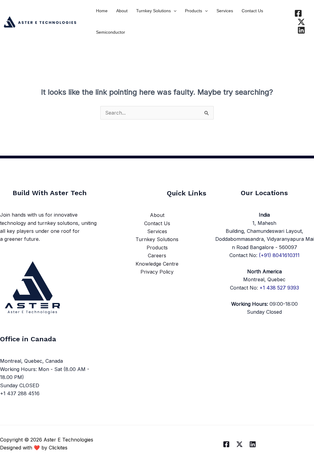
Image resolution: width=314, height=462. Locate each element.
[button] (173, 10)
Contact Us (252, 10)
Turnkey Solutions (153, 10)
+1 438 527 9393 (279, 288)
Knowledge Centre (157, 264)
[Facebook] (298, 13)
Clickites (58, 448)
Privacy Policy (157, 272)
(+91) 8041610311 (279, 255)
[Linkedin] (301, 30)
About (122, 10)
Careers (157, 255)
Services (224, 10)
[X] (301, 22)
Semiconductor (110, 32)
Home (102, 10)
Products (193, 10)
